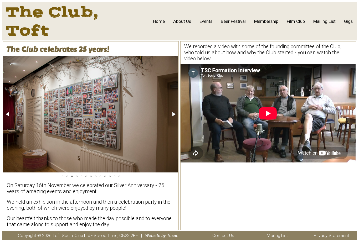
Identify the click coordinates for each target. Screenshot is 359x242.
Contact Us (223, 235)
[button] (8, 114)
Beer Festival (233, 21)
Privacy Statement (331, 235)
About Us (182, 21)
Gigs (348, 21)
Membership (266, 21)
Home (159, 21)
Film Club (296, 21)
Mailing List (324, 21)
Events (205, 21)
